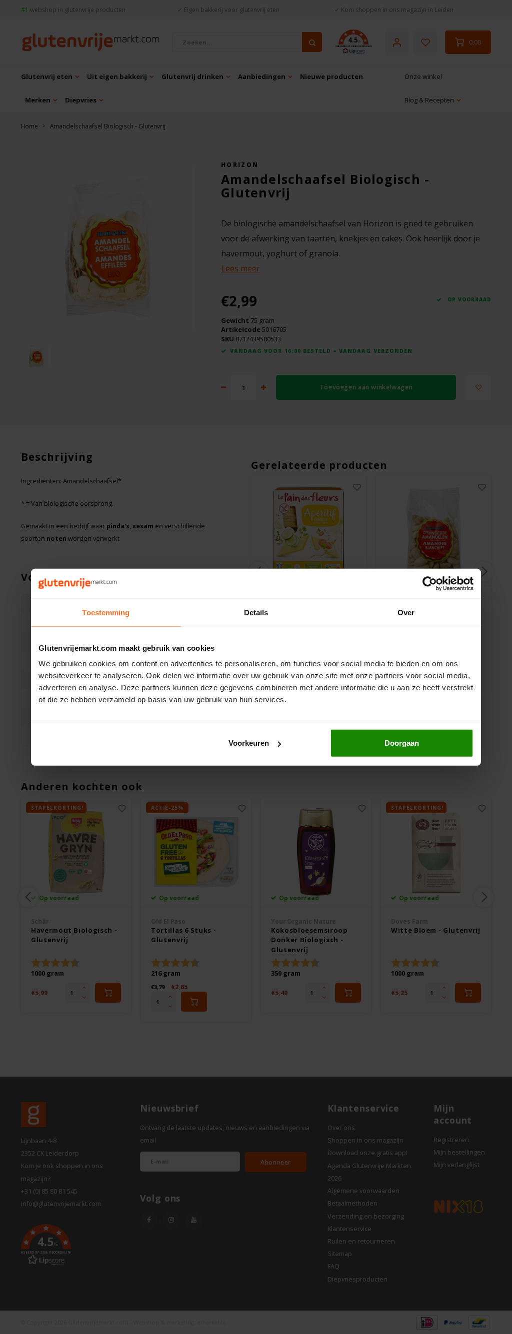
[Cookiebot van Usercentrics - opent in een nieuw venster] (430, 583)
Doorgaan (401, 743)
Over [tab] (406, 612)
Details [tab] (256, 612)
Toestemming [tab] (106, 612)
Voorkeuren (248, 743)
